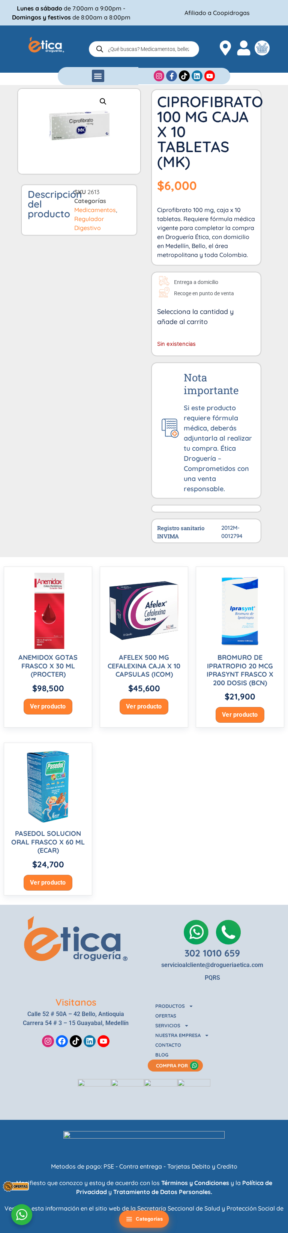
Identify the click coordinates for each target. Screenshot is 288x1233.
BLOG (161, 1055)
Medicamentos (95, 210)
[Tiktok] (76, 1041)
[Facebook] (62, 1041)
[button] (98, 76)
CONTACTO (168, 1045)
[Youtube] (104, 1041)
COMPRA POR (172, 1066)
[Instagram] (48, 1041)
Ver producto (48, 706)
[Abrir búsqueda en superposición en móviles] (144, 49)
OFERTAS (165, 1016)
